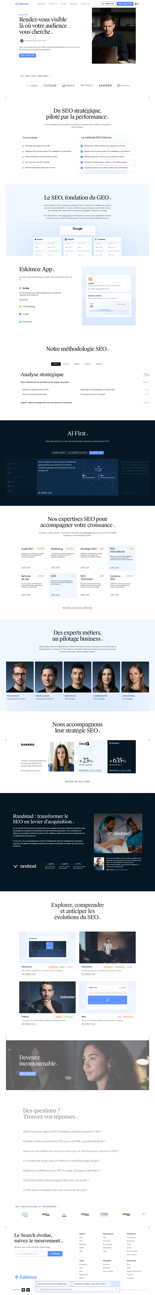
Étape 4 (88, 364)
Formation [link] (130, 1278)
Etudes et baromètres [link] (134, 1271)
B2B (80, 1271)
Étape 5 (99, 364)
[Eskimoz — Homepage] (22, 3)
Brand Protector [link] (132, 1251)
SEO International (117, 550)
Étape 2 (66, 364)
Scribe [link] (129, 1248)
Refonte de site (26, 577)
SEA (104, 1237)
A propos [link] (106, 1264)
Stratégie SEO (89, 548)
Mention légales (132, 1290)
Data (104, 1251)
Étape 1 (56, 364)
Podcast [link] (130, 1274)
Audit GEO (97, 453)
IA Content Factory (80, 453)
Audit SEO (27, 548)
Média (81, 1278)
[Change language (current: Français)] (137, 4)
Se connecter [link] (108, 4)
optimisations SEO (89, 533)
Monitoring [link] (130, 1241)
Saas (81, 1268)
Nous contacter (125, 4)
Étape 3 (77, 364)
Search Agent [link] (131, 1254)
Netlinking (57, 548)
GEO (52, 205)
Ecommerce (83, 1264)
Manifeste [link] (106, 1268)
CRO (81, 1251)
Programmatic (108, 1244)
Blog (128, 1264)
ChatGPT (87, 211)
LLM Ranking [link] (131, 1237)
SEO (80, 1237)
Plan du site (143, 1290)
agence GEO (67, 216)
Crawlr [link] (129, 1244)
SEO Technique (87, 577)
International (83, 1274)
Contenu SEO (115, 577)
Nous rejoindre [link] (108, 1271)
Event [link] (129, 1268)
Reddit (81, 1248)
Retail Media (107, 1248)
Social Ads (106, 1241)
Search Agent (61, 453)
